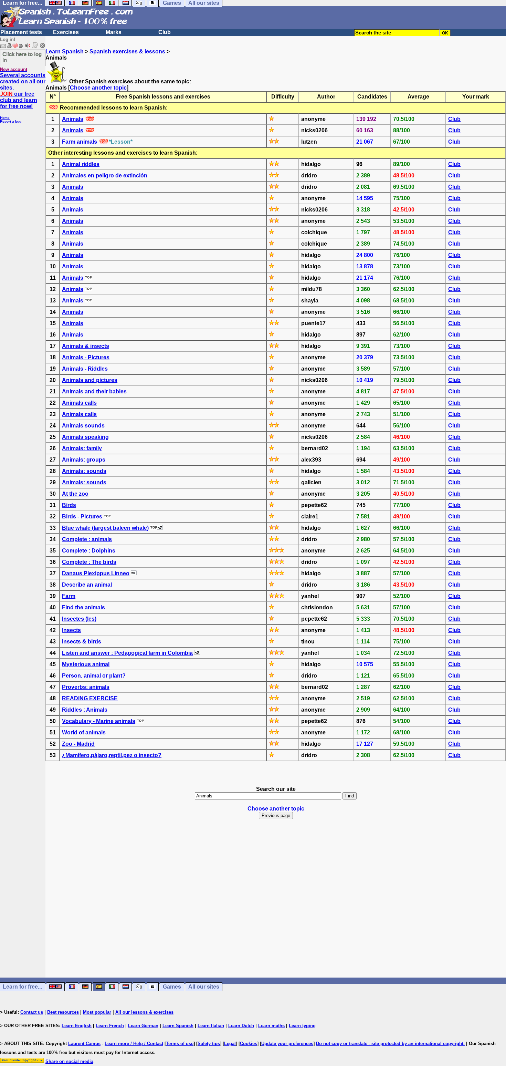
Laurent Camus (84, 1043)
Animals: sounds (84, 471)
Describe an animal (87, 585)
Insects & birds (81, 641)
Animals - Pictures (85, 357)
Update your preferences (287, 1043)
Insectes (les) (79, 619)
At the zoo (75, 494)
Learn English (77, 1025)
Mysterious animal (85, 664)
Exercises (66, 32)
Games (172, 987)
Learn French (110, 1025)
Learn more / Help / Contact (134, 1043)
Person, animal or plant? (94, 676)
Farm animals (79, 142)
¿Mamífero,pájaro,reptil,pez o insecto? (111, 755)
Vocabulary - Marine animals (98, 721)
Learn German (143, 1025)
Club (164, 32)
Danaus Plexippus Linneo (95, 573)
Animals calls (79, 403)
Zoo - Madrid (78, 744)
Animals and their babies (94, 391)
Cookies (248, 1043)
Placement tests (21, 32)
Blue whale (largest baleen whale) (105, 528)
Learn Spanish (64, 51)
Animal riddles (80, 164)
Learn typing (302, 1025)
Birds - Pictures (82, 516)
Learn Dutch (241, 1025)
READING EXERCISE (90, 698)
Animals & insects (85, 346)
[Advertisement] (275, 904)
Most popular (97, 1012)
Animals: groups (83, 460)
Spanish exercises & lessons (127, 51)
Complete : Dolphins (88, 551)
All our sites (203, 987)
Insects (71, 630)
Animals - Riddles (85, 369)
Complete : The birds (89, 562)
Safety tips (209, 1043)
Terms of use (179, 1043)
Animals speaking (85, 437)
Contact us (31, 1012)
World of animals (84, 732)
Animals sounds (83, 426)
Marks (114, 32)
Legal (230, 1043)
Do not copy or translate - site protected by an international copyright (389, 1043)
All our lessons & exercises (144, 1012)
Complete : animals (87, 539)
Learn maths (271, 1025)
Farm (68, 596)
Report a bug (10, 121)
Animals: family (82, 448)
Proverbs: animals (85, 687)
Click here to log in (22, 57)
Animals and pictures (89, 380)
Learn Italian (211, 1025)
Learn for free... (22, 987)
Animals (72, 119)
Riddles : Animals (84, 710)
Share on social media (69, 1061)
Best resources (63, 1012)
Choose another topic (98, 88)
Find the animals (83, 607)
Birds (69, 505)
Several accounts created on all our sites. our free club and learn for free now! (22, 90)
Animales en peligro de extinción (104, 175)
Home (5, 118)
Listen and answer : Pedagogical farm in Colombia (127, 653)
